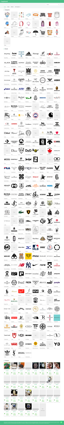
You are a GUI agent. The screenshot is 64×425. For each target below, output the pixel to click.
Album (8, 6)
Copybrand (4, 1)
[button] (61, 422)
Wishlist (12, 6)
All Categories (17, 6)
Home (5, 6)
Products (7, 360)
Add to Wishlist (7, 373)
